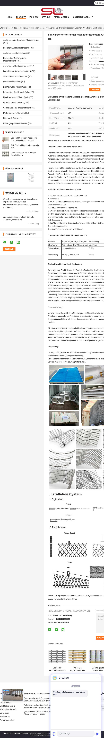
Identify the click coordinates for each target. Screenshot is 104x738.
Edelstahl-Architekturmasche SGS (75, 596)
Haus (10, 17)
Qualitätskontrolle (83, 17)
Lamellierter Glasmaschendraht (17, 71)
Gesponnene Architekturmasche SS (62, 599)
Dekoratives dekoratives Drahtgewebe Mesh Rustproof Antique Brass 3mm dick (41, 706)
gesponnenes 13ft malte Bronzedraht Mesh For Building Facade (39, 712)
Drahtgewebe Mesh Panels (15, 87)
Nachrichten (5, 717)
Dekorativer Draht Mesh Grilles (16, 92)
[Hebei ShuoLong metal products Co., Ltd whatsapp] (13, 242)
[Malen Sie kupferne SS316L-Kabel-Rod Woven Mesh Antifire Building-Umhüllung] (77, 657)
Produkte (21, 17)
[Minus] (97, 677)
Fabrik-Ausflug (61, 17)
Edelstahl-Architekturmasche (32, 28)
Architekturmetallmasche (14, 53)
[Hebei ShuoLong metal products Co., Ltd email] (6, 242)
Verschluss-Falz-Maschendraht (17, 108)
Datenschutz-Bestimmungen (16, 734)
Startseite (4, 28)
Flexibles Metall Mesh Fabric (16, 97)
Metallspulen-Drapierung (14, 102)
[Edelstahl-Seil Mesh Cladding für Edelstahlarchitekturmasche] (5, 139)
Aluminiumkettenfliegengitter (16, 66)
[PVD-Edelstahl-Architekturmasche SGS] (5, 147)
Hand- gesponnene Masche (15, 123)
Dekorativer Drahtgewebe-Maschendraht (15, 59)
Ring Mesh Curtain (11, 118)
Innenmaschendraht (12, 81)
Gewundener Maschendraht (15, 76)
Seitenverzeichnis (7, 720)
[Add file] (54, 734)
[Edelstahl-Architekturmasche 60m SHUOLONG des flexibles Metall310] (57, 657)
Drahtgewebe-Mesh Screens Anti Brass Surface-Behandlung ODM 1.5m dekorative (40, 700)
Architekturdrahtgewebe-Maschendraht (21, 40)
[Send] (98, 734)
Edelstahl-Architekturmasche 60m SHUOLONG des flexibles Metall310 (57, 669)
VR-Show (34, 17)
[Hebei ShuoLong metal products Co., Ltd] (52, 11)
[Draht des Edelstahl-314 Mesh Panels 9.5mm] (5, 154)
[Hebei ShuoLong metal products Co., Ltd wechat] (20, 242)
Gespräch (95, 90)
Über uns (46, 17)
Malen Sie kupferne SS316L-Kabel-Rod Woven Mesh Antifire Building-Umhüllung (77, 669)
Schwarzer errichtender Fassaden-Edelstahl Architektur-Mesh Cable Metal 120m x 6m (66, 85)
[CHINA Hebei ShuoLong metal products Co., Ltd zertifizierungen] (10, 177)
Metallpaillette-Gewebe (14, 113)
